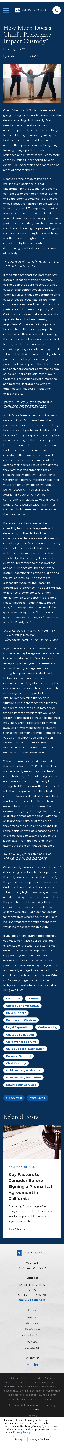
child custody (35, 120)
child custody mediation (23, 1077)
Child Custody (16, 1063)
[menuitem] (32, 1416)
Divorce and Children (21, 1020)
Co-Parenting (47, 1027)
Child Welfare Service (21, 1041)
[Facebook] (28, 1364)
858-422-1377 (32, 1268)
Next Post (35, 1098)
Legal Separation (18, 1027)
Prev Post (15, 1098)
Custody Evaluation (20, 1034)
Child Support (16, 1013)
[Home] (30, 10)
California (13, 998)
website (26, 985)
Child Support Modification (25, 1048)
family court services (21, 1085)
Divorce (33, 998)
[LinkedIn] (36, 1364)
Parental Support (18, 1056)
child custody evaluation (23, 1070)
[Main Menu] (6, 10)
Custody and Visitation (22, 1005)
